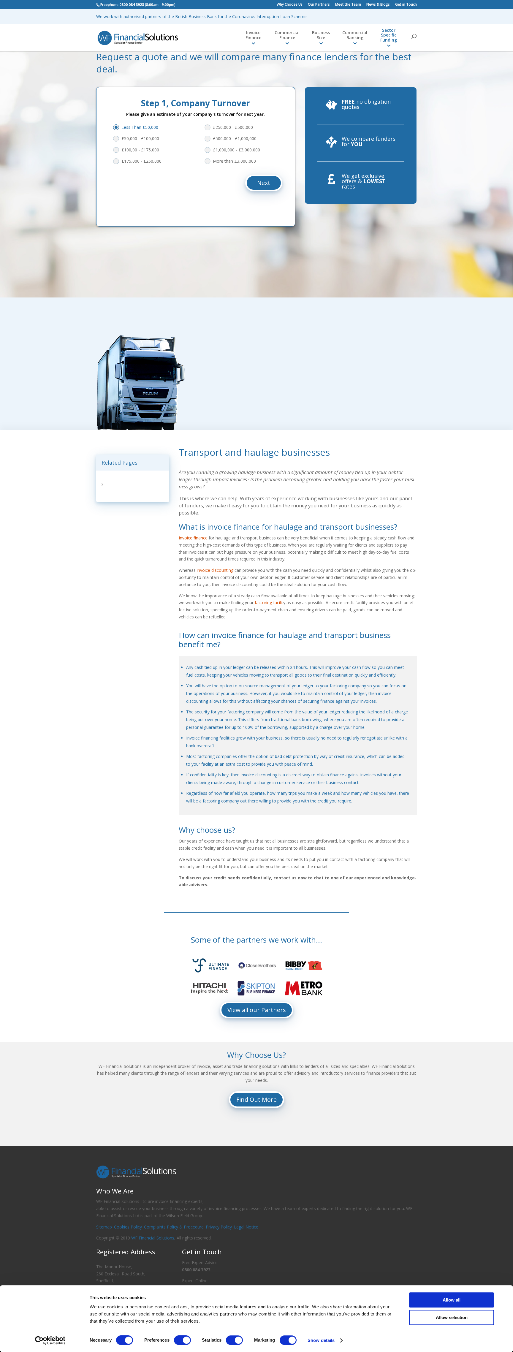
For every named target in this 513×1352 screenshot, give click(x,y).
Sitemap (104, 1227)
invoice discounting (215, 570)
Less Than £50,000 (139, 127)
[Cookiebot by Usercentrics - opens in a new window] (50, 1340)
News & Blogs (378, 5)
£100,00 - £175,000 (140, 150)
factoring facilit (269, 602)
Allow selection (452, 1317)
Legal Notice (246, 1227)
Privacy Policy (219, 1227)
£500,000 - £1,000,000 (234, 138)
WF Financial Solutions (152, 1238)
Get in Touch (406, 5)
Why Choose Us (290, 5)
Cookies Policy (128, 1227)
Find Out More (256, 1099)
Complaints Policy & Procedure (174, 1227)
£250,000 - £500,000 (233, 127)
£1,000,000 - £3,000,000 (236, 150)
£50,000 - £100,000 (140, 138)
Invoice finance (193, 538)
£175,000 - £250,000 (141, 161)
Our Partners (319, 5)
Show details (321, 1340)
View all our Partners (256, 1010)
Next (263, 183)
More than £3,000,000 (234, 161)
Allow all (451, 1299)
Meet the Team (348, 5)
